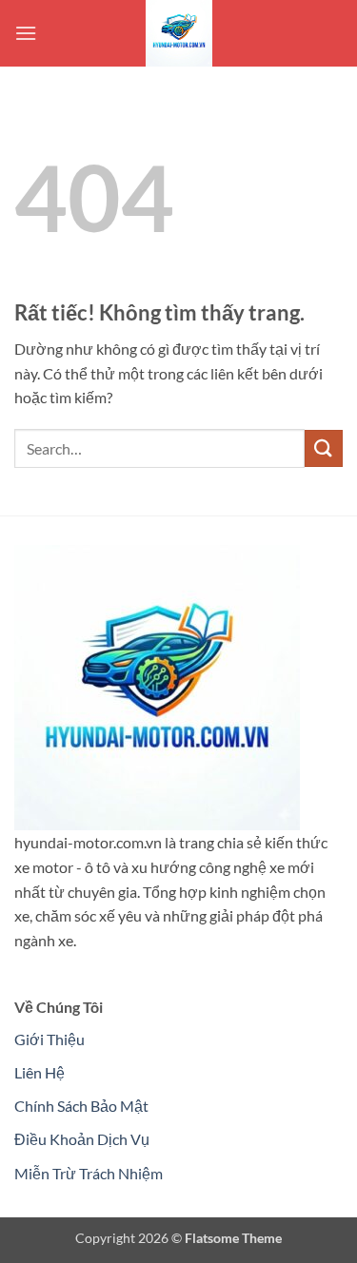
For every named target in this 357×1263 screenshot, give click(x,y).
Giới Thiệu (49, 1039)
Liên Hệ (39, 1072)
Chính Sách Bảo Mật (81, 1106)
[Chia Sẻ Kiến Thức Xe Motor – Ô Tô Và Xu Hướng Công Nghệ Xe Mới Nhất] (179, 33)
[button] (25, 33)
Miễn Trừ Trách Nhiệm (88, 1173)
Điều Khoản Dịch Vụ (81, 1139)
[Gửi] (324, 448)
